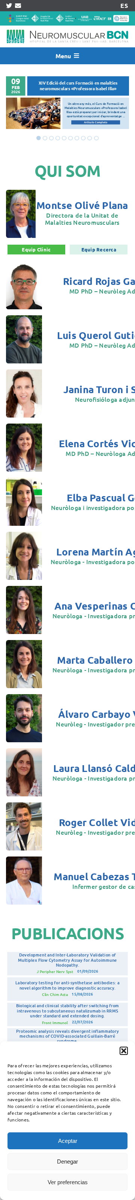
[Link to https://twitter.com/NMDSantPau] (9, 6)
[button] (124, 1051)
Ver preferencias (68, 1182)
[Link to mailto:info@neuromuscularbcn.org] (18, 6)
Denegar (67, 1161)
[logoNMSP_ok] (67, 28)
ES (124, 5)
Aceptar (67, 1141)
